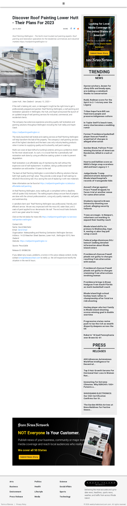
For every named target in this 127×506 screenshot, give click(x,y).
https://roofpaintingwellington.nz (25, 132)
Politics (38, 481)
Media (37, 496)
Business (14, 486)
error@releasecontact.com (29, 258)
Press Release (16, 496)
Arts (12, 481)
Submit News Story (99, 53)
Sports (63, 492)
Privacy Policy (21, 504)
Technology (65, 496)
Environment (15, 492)
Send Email (22, 230)
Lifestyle (39, 492)
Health (38, 486)
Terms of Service (7, 504)
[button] (71, 28)
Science (63, 481)
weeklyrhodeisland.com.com (100, 504)
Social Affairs (66, 486)
